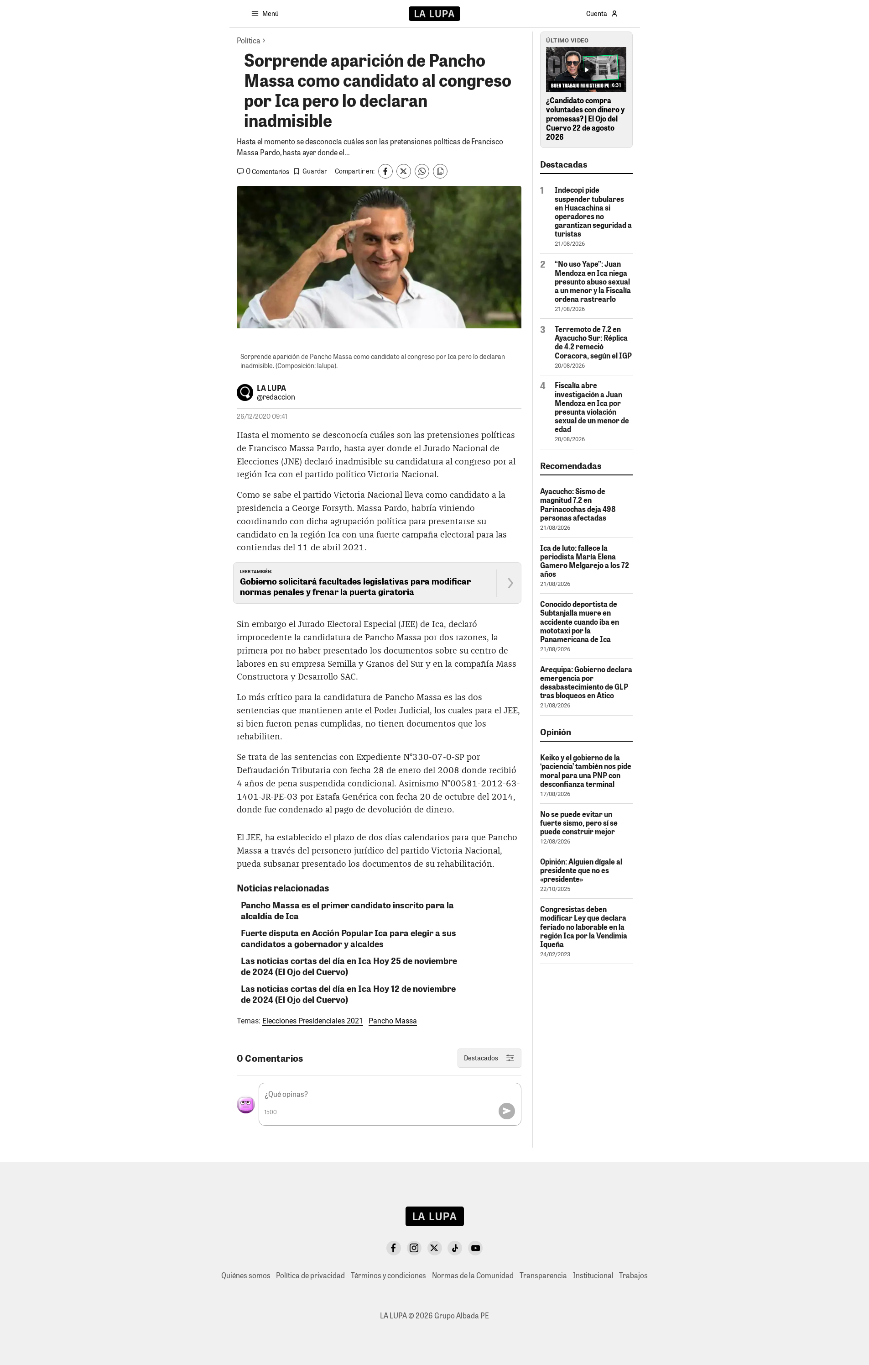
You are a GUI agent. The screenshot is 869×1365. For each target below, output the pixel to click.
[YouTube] (475, 1248)
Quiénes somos (246, 1275)
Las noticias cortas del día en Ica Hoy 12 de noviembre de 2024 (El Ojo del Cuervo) (348, 993)
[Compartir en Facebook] (385, 171)
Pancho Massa (393, 1021)
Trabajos (633, 1275)
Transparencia (543, 1275)
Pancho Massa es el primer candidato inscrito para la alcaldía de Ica (347, 910)
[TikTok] (455, 1248)
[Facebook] (393, 1248)
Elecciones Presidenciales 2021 (312, 1021)
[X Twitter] (434, 1248)
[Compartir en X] (403, 171)
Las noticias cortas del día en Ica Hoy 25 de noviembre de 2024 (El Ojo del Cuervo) (349, 965)
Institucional (593, 1275)
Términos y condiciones (388, 1275)
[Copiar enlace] (440, 171)
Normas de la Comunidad (473, 1275)
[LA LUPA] (434, 13)
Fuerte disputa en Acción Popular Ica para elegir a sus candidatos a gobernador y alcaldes (348, 938)
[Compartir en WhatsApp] (422, 171)
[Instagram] (414, 1248)
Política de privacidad (310, 1275)
